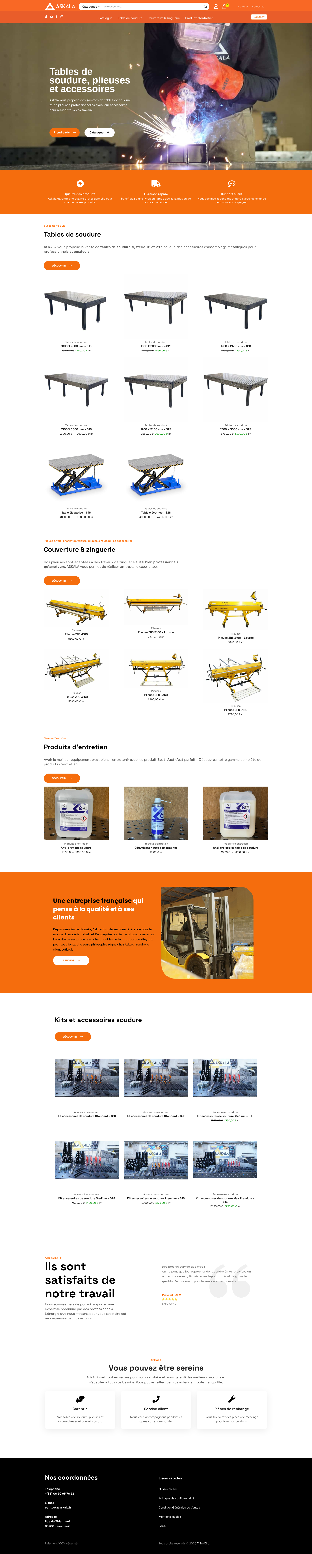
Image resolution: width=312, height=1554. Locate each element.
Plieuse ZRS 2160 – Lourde (236, 638)
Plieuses (76, 630)
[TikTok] (46, 16)
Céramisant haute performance (156, 848)
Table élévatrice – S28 (156, 512)
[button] (64, 132)
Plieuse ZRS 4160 (76, 634)
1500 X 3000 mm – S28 (235, 429)
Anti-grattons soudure (76, 848)
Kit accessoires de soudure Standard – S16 (87, 1116)
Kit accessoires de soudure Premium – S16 (156, 1198)
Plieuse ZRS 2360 (156, 695)
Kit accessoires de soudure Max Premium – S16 (225, 1200)
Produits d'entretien (76, 843)
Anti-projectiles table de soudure (235, 848)
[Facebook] (56, 16)
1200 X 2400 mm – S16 (235, 346)
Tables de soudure (76, 342)
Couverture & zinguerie (164, 18)
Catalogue (105, 18)
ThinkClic (203, 1543)
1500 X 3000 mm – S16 (76, 429)
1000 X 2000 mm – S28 (156, 346)
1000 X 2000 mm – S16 (76, 346)
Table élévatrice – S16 (76, 512)
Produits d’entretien (199, 18)
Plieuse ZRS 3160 (76, 697)
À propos (242, 6)
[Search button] (205, 6)
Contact (259, 17)
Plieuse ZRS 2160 (235, 710)
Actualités (258, 6)
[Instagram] (61, 16)
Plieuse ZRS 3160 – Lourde (156, 632)
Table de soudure (130, 18)
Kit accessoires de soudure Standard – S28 (156, 1116)
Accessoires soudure (86, 1112)
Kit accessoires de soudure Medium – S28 (86, 1198)
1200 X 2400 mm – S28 (155, 429)
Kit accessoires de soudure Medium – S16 (225, 1116)
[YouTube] (51, 16)
